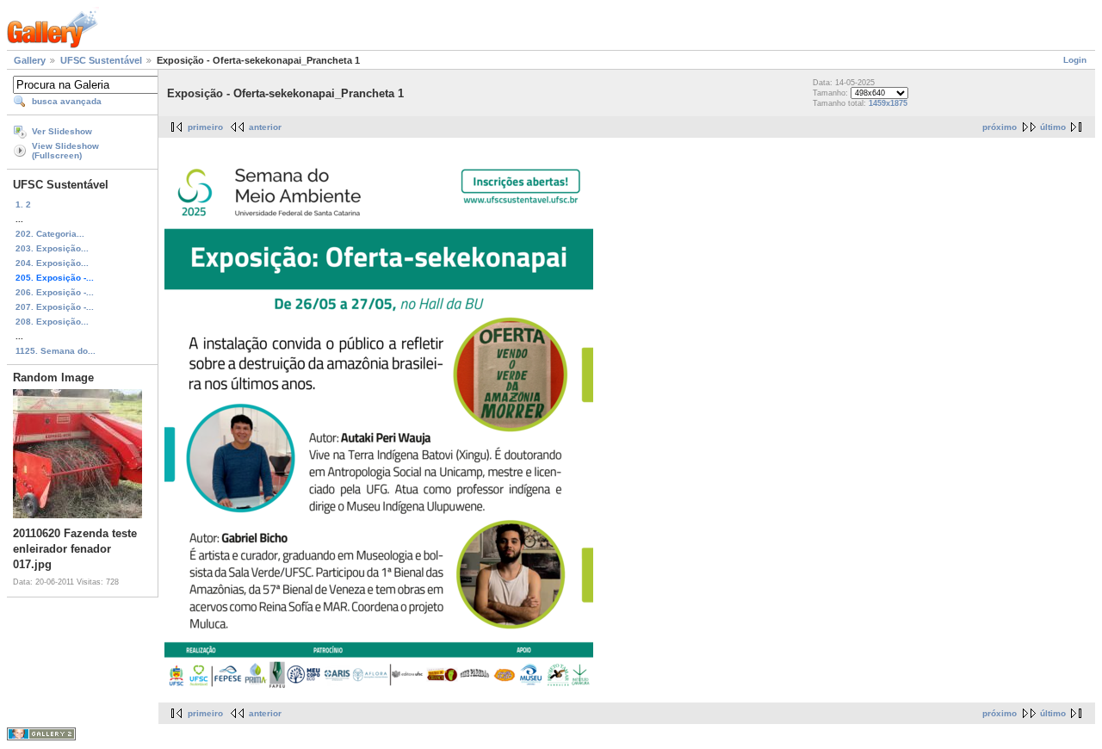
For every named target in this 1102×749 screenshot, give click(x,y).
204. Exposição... (52, 263)
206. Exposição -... (54, 292)
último (1053, 127)
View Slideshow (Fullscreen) (65, 150)
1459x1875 (888, 103)
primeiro (205, 127)
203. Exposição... (52, 248)
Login (1075, 60)
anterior (265, 127)
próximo (999, 127)
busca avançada (67, 101)
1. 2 (23, 204)
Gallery (30, 60)
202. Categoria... (49, 233)
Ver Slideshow (62, 131)
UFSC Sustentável (101, 60)
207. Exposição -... (54, 307)
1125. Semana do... (55, 351)
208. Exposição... (52, 321)
